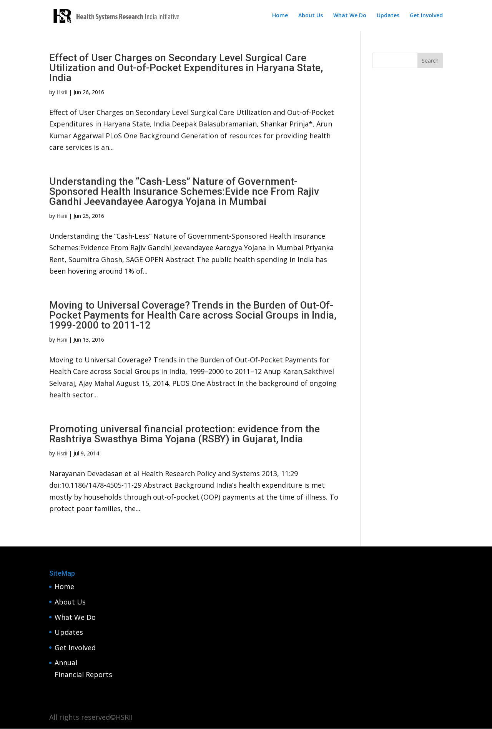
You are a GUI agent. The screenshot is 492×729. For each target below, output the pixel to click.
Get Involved (426, 16)
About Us (310, 16)
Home (280, 16)
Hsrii (62, 92)
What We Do (349, 16)
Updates (388, 16)
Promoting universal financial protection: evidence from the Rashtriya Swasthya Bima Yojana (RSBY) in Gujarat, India (184, 434)
